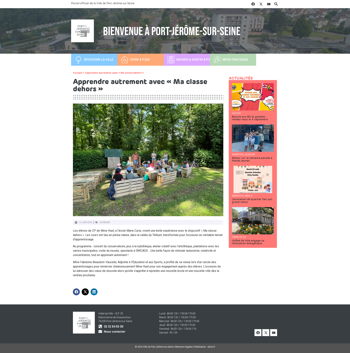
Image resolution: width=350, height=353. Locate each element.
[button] (276, 4)
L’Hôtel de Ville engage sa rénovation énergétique (248, 242)
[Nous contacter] (100, 331)
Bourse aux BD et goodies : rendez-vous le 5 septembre (250, 118)
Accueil (77, 73)
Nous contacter (114, 331)
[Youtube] (268, 4)
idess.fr (211, 347)
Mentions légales (184, 347)
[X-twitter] (260, 4)
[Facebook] (253, 4)
